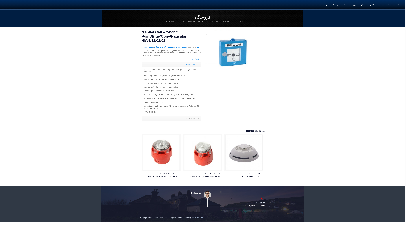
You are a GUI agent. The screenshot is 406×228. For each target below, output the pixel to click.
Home (242, 21)
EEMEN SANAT (198, 218)
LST (216, 21)
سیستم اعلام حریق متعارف (163, 47)
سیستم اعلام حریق (229, 21)
